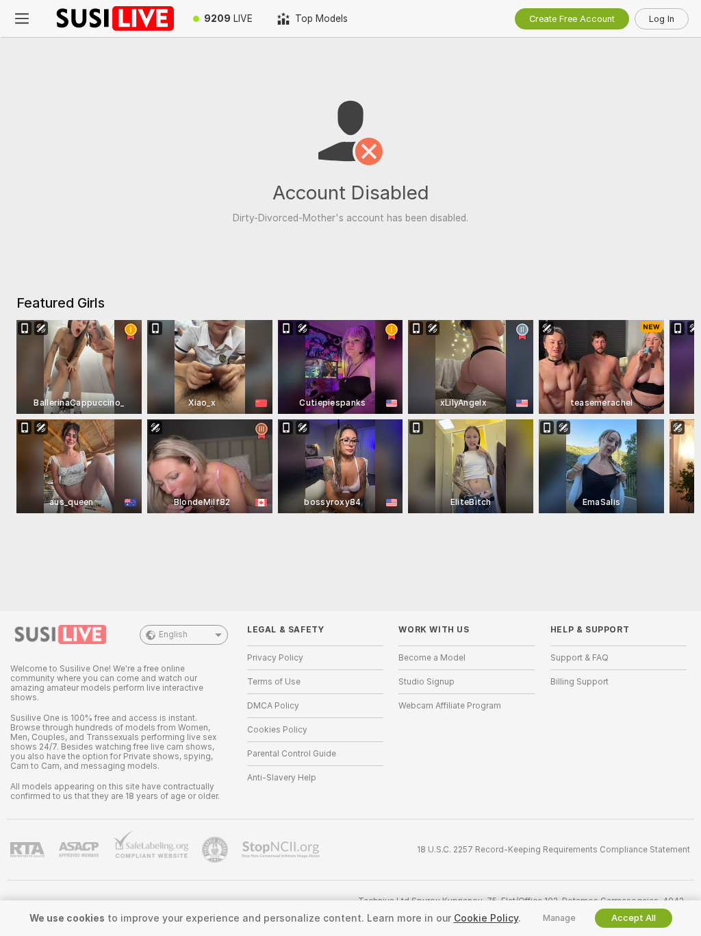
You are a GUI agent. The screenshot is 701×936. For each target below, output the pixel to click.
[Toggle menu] (22, 18)
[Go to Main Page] (112, 18)
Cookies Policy (277, 730)
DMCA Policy (273, 706)
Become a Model (432, 658)
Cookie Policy (486, 918)
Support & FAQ (579, 658)
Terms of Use (274, 682)
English (173, 634)
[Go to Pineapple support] (216, 850)
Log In (661, 19)
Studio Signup (426, 682)
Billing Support (579, 682)
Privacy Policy (275, 658)
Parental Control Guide (291, 754)
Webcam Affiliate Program (449, 706)
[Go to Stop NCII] (282, 849)
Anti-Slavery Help (281, 778)
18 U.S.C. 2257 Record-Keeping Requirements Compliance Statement (553, 849)
